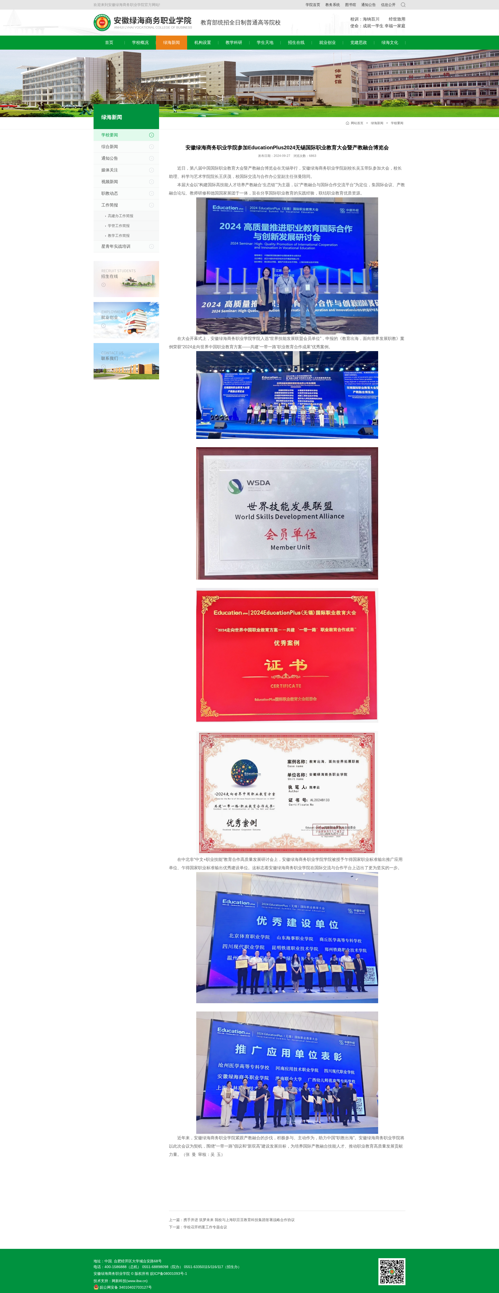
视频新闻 (109, 181)
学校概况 (140, 42)
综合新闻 (109, 146)
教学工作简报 (119, 235)
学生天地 (265, 42)
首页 (109, 42)
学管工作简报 (119, 226)
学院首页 (313, 5)
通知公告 (368, 5)
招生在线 (296, 42)
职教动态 (109, 193)
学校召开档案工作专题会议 (205, 1227)
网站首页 (357, 123)
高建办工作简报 (120, 216)
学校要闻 (397, 123)
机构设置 (202, 42)
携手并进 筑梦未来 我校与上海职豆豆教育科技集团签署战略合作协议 (239, 1220)
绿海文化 (390, 42)
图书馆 (350, 5)
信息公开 (388, 5)
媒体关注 (109, 170)
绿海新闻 (171, 42)
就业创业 (327, 42)
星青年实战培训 (115, 246)
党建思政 (358, 42)
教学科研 (234, 42)
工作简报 (109, 205)
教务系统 (332, 5)
